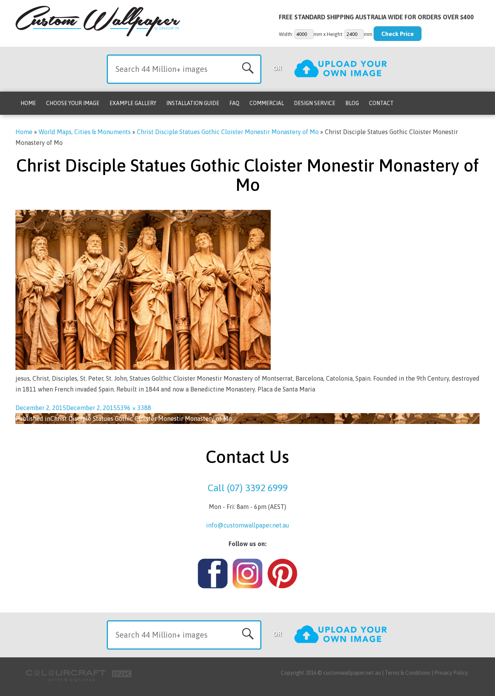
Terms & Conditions (407, 673)
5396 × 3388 (134, 407)
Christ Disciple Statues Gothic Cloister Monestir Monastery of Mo (228, 131)
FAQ (234, 103)
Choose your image (72, 103)
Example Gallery (132, 103)
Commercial (266, 103)
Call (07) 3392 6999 (248, 487)
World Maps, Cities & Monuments (85, 131)
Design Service (314, 103)
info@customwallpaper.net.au (247, 525)
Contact (381, 103)
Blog (352, 103)
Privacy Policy (451, 673)
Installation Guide (192, 103)
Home (28, 103)
